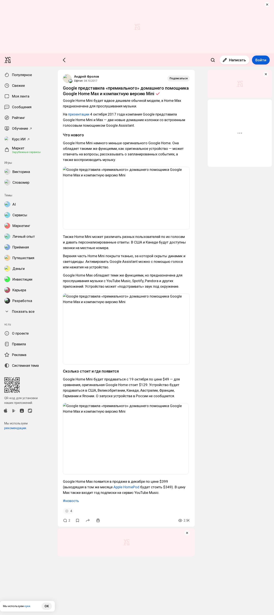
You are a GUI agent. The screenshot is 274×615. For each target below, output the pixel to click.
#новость (71, 501)
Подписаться (179, 78)
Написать (237, 60)
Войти (260, 60)
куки (27, 606)
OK (47, 606)
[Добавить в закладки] (77, 520)
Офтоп (78, 80)
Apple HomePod (126, 487)
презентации (78, 114)
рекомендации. (15, 428)
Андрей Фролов (86, 76)
